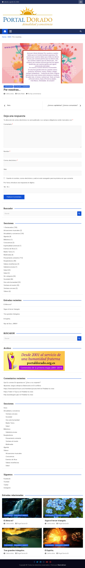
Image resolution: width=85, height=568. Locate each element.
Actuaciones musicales (12, 230)
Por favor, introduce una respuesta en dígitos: (19, 183)
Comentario (8, 124)
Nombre (7, 151)
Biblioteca (7, 240)
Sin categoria (8, 276)
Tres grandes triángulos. (12, 314)
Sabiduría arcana (9, 267)
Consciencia (8, 243)
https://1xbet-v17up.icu (11, 392)
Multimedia (7, 255)
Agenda (6, 236)
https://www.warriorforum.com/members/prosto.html (22, 389)
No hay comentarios (34, 94)
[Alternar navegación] (10, 31)
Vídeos (6, 291)
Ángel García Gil (22, 523)
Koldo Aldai (20, 94)
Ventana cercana (9, 288)
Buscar (79, 213)
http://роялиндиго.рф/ (11, 395)
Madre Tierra (8, 252)
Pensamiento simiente (11, 258)
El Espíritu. (7, 319)
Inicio (5, 408)
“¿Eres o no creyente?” (33, 382)
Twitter (6, 485)
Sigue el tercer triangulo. (12, 309)
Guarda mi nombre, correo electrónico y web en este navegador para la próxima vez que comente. (39, 178)
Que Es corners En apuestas (13, 382)
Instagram (7, 488)
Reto (8, 105)
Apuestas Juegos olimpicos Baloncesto (17, 386)
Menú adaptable (81, 2)
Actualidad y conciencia (21, 86)
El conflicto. (37, 386)
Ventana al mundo (10, 285)
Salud (5, 270)
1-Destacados (8, 86)
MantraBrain (62, 565)
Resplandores (8, 261)
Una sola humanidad (10, 282)
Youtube (6, 482)
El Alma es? (8, 304)
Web (5, 169)
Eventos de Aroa (9, 249)
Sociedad (7, 279)
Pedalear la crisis (48, 389)
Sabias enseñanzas (10, 264)
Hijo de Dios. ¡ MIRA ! (11, 324)
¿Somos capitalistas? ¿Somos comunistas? (63, 105)
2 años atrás (10, 523)
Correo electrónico (11, 160)
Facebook (7, 479)
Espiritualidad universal (11, 246)
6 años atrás (10, 94)
